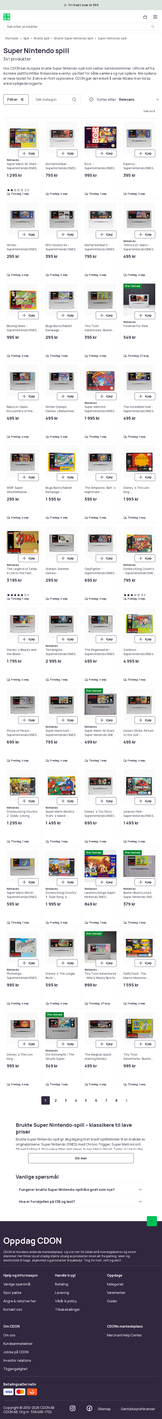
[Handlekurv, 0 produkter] (145, 17)
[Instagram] (72, 617)
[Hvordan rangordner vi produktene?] (91, 100)
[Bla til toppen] (152, 430)
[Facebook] (89, 617)
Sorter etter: (107, 100)
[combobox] (81, 26)
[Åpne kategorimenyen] (155, 17)
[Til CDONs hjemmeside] (6, 17)
